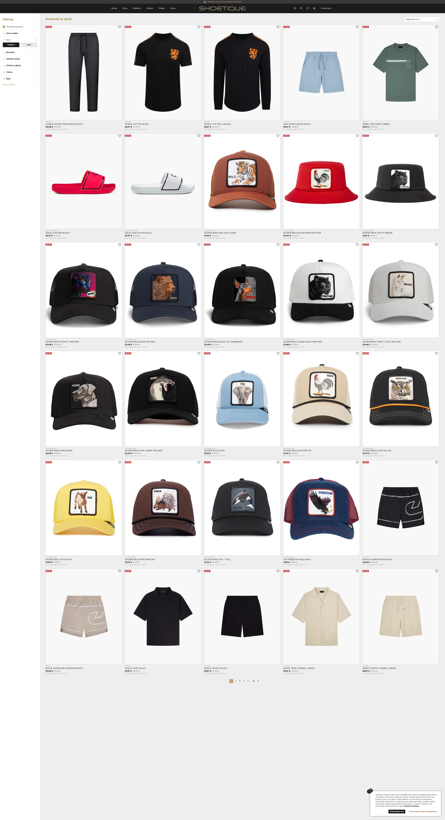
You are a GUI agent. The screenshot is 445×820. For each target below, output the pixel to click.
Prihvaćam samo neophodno (423, 811)
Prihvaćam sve (397, 811)
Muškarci (137, 8)
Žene (124, 8)
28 (254, 681)
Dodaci (161, 8)
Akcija (114, 8)
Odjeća (149, 8)
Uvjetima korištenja (411, 806)
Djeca (173, 8)
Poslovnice (326, 8)
